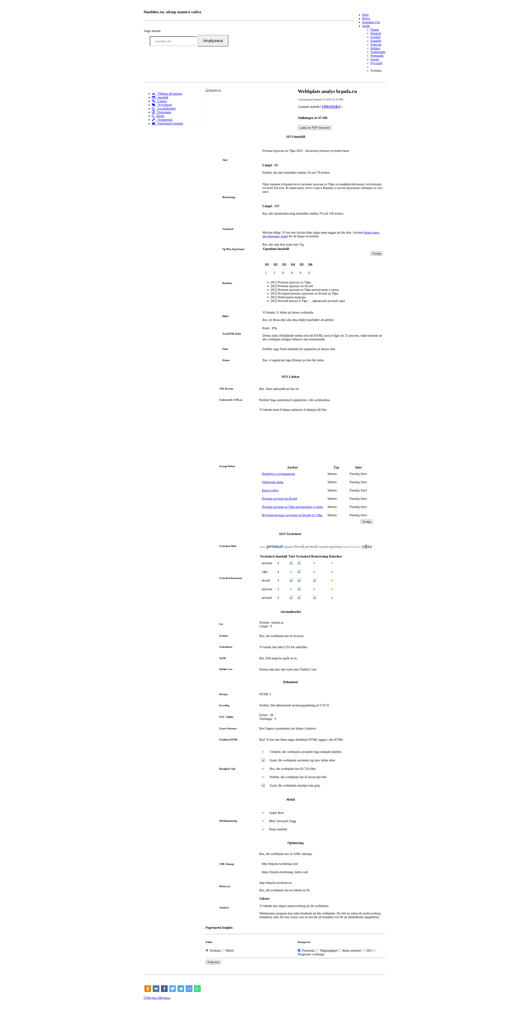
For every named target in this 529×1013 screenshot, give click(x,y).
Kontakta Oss (371, 22)
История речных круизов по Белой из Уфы (292, 515)
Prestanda (308, 950)
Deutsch (376, 33)
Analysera (213, 40)
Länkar (161, 101)
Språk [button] (366, 26)
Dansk (375, 29)
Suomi (375, 59)
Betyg (366, 18)
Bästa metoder (352, 950)
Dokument (163, 112)
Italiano (375, 48)
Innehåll (161, 97)
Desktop (215, 950)
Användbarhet (165, 108)
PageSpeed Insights (169, 123)
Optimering (163, 119)
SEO (369, 950)
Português (377, 55)
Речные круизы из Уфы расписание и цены (292, 507)
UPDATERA (331, 106)
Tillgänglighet (328, 950)
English (375, 37)
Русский (376, 63)
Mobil (159, 116)
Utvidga (376, 253)
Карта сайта (270, 490)
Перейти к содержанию (278, 474)
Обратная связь (272, 482)
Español (376, 41)
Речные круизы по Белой (279, 498)
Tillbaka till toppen (168, 93)
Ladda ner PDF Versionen (314, 127)
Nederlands (378, 52)
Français (376, 44)
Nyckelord (163, 105)
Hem (365, 15)
